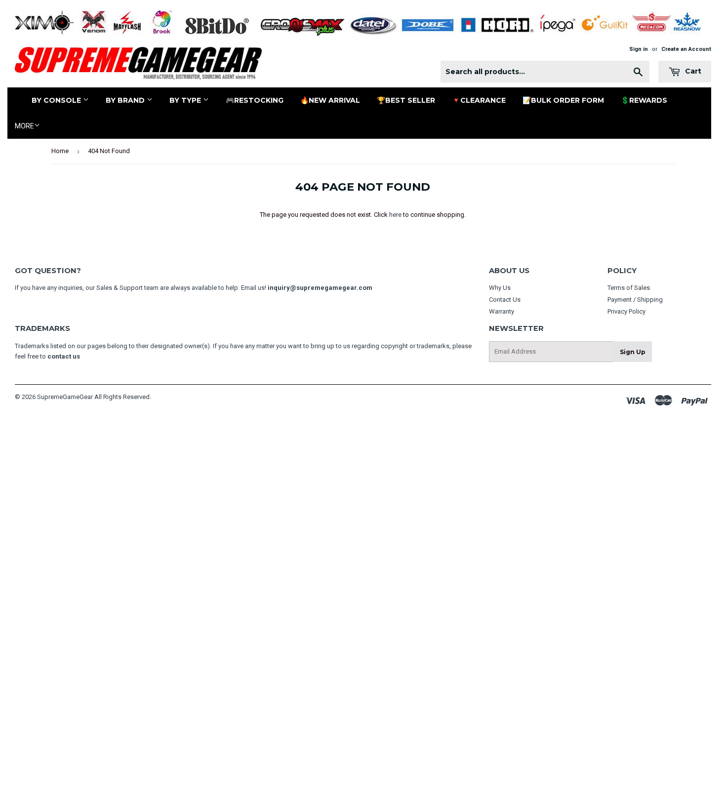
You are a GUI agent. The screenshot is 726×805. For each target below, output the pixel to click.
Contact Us (505, 299)
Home (60, 151)
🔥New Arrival (330, 100)
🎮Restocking (254, 100)
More (24, 126)
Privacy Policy (626, 311)
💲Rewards (644, 100)
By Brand (126, 100)
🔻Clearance (479, 100)
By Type (186, 100)
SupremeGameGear (65, 397)
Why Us (500, 287)
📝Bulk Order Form (563, 100)
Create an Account (686, 49)
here (395, 214)
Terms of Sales (628, 287)
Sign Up (632, 352)
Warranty (501, 311)
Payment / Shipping (635, 299)
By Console (57, 100)
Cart (692, 71)
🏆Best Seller (406, 100)
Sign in (638, 49)
